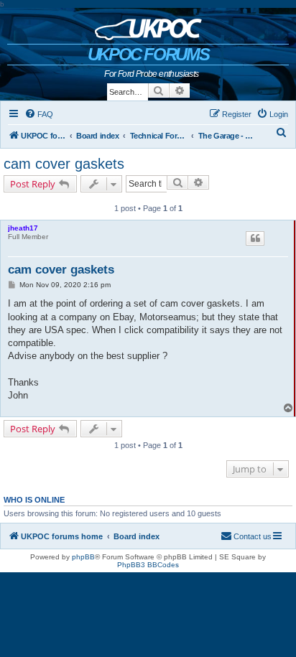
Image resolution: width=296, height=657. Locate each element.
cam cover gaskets (64, 164)
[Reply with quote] (255, 238)
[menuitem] (38, 114)
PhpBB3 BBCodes (148, 565)
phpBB (83, 557)
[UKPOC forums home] (148, 25)
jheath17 (23, 228)
